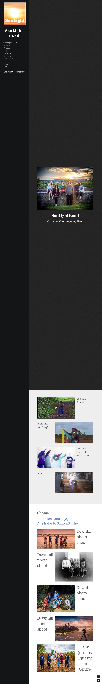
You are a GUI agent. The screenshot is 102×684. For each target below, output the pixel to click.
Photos (7, 48)
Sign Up (7, 51)
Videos (7, 45)
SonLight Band (10, 43)
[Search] (5, 66)
